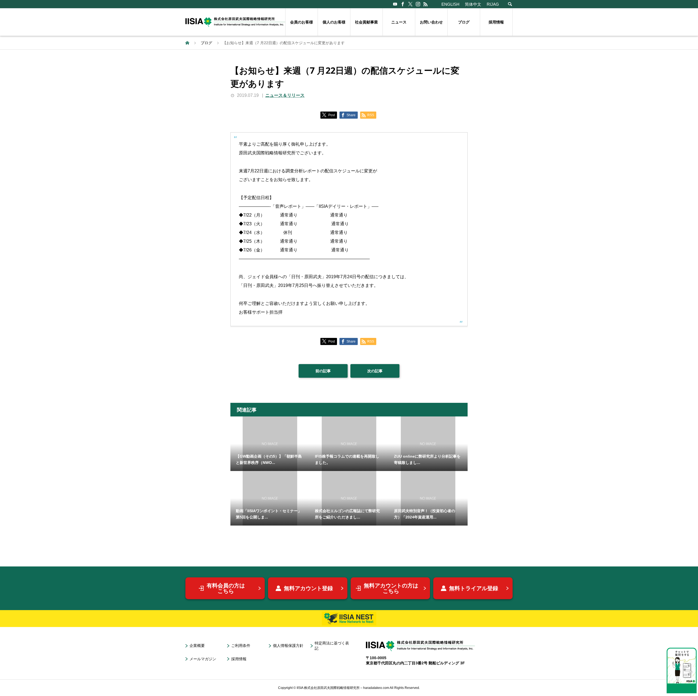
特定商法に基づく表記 (332, 645)
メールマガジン (202, 659)
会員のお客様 (301, 22)
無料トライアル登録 (473, 588)
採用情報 (496, 22)
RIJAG (493, 4)
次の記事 (375, 371)
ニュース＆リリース (285, 95)
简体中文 (473, 4)
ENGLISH (450, 4)
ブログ (464, 22)
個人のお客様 (334, 22)
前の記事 (323, 371)
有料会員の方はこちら (226, 588)
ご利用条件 (240, 645)
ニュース (399, 22)
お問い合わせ (431, 22)
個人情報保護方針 (288, 645)
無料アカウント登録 (308, 588)
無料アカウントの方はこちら (391, 588)
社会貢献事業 (366, 22)
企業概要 (197, 645)
